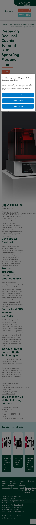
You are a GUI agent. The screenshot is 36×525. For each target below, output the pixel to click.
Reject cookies (18, 100)
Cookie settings (18, 106)
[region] (18, 92)
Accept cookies (18, 95)
